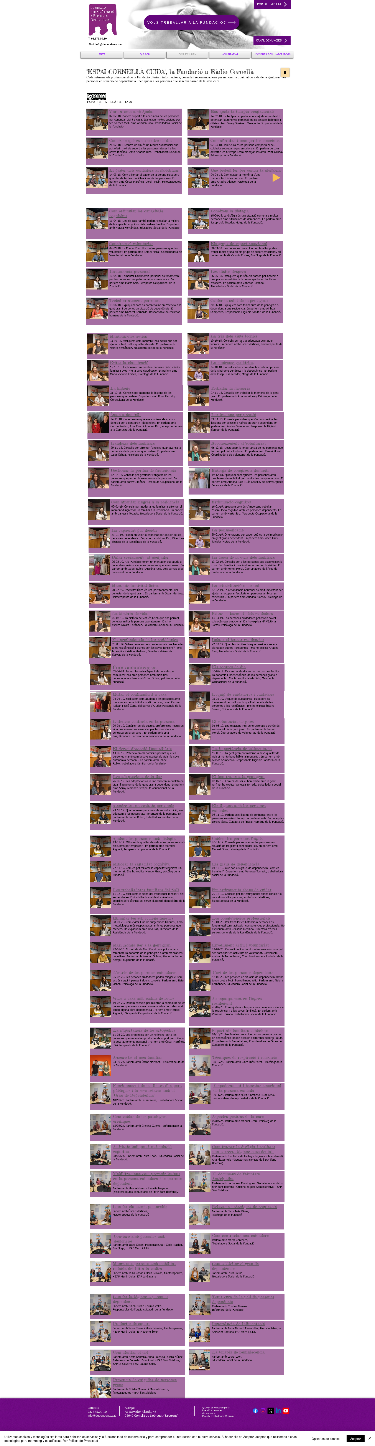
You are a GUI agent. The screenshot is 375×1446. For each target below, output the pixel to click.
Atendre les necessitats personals (143, 805)
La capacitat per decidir (134, 530)
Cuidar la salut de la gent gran (239, 300)
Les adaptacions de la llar (137, 776)
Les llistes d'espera (228, 271)
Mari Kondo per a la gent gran (142, 945)
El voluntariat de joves (233, 721)
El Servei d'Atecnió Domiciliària (142, 748)
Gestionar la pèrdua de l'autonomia (143, 470)
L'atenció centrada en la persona (143, 721)
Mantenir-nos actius (128, 336)
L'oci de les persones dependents (242, 972)
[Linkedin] (278, 1411)
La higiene (120, 388)
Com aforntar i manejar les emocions (245, 140)
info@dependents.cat (108, 44)
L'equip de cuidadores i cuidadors (243, 694)
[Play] (285, 72)
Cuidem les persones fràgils (237, 838)
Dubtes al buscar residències (238, 639)
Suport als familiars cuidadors (240, 1030)
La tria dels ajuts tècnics (234, 336)
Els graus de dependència (235, 864)
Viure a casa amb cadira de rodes (143, 998)
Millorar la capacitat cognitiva (141, 864)
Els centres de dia (229, 666)
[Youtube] (286, 1411)
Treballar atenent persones (134, 300)
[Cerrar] (369, 1439)
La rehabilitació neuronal (235, 585)
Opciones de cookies (326, 1438)
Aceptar (355, 1438)
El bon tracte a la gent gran (238, 776)
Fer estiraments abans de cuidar (241, 889)
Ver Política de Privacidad (80, 1440)
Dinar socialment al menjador (141, 557)
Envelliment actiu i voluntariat (240, 945)
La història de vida (129, 613)
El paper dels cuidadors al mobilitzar (144, 170)
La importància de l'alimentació (242, 748)
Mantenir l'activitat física (135, 585)
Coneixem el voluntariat (131, 243)
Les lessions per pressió (233, 414)
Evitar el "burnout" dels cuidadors (242, 613)
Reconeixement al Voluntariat (238, 443)
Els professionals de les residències (145, 639)
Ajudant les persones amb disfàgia (144, 838)
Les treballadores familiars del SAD (146, 889)
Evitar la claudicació (129, 362)
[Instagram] (263, 1411)
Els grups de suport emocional (239, 243)
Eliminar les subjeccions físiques (143, 918)
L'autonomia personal (129, 271)
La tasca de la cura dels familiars (243, 557)
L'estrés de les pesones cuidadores (144, 972)
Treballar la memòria (230, 388)
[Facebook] (255, 1411)
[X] (270, 1411)
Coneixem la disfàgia (230, 210)
